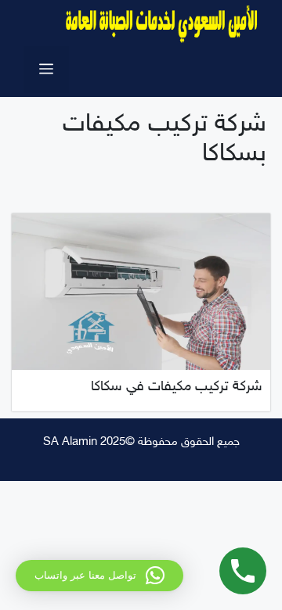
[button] (99, 575)
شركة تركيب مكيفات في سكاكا (176, 387)
